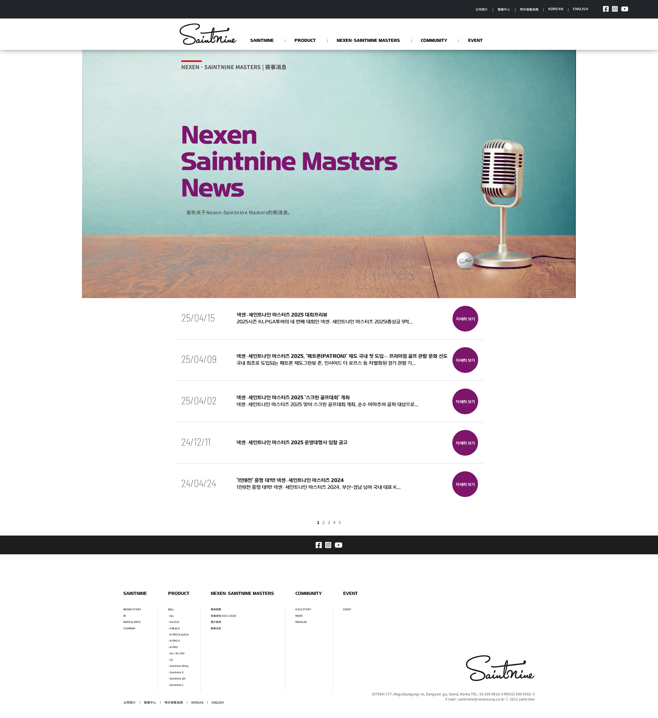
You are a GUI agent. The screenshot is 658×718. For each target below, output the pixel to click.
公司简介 (482, 9)
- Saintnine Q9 (177, 678)
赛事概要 (216, 609)
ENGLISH (580, 9)
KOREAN (555, 9)
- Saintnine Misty (178, 666)
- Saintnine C (176, 684)
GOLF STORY (303, 609)
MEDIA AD (301, 622)
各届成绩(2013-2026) (223, 615)
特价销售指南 (529, 9)
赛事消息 (216, 628)
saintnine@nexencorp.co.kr (481, 699)
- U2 (170, 659)
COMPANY (129, 628)
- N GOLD (173, 622)
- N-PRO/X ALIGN (178, 634)
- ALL (171, 615)
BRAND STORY (132, 609)
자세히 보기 (465, 319)
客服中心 (504, 9)
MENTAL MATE (132, 622)
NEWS (299, 615)
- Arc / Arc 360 (176, 653)
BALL (171, 609)
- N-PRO (173, 647)
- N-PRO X (174, 640)
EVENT (347, 609)
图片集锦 (216, 622)
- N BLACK (174, 628)
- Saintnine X (176, 672)
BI (124, 615)
